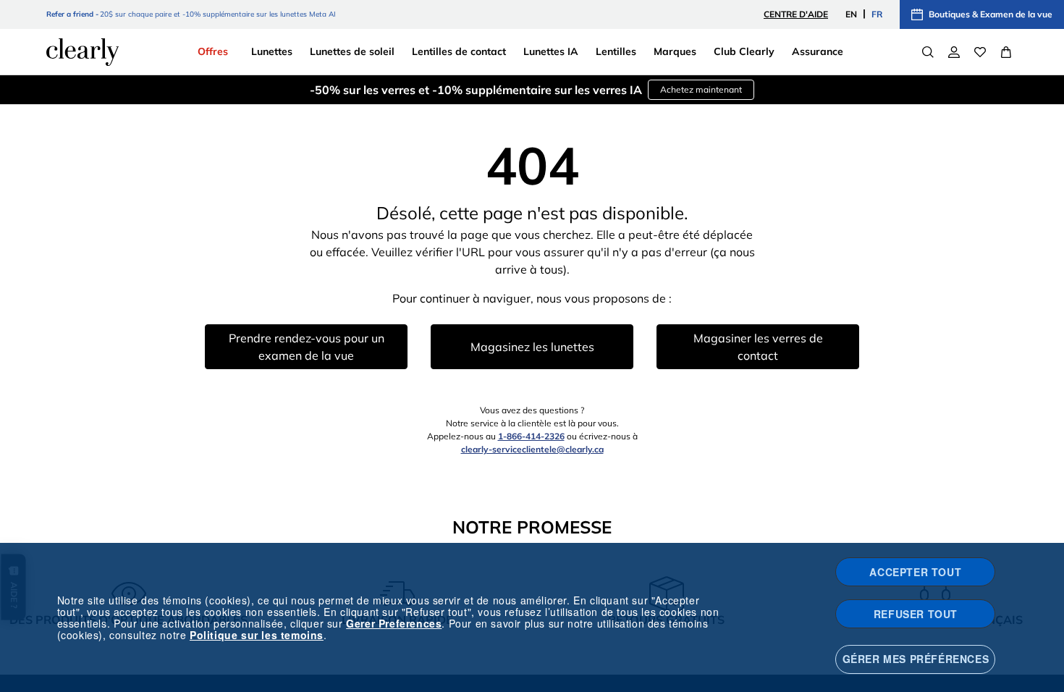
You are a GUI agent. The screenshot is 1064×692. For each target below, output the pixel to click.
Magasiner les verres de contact (758, 347)
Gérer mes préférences (916, 658)
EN (851, 14)
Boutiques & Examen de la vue (990, 14)
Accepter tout (915, 572)
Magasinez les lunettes (532, 346)
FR (876, 14)
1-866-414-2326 (531, 436)
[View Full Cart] (1006, 52)
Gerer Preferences (394, 623)
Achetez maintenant (701, 89)
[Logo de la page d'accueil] (82, 52)
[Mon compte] (954, 52)
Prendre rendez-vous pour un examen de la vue (306, 347)
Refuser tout (916, 614)
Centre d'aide (796, 14)
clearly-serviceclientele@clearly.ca (532, 449)
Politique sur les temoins (257, 635)
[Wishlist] (980, 52)
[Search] (928, 52)
